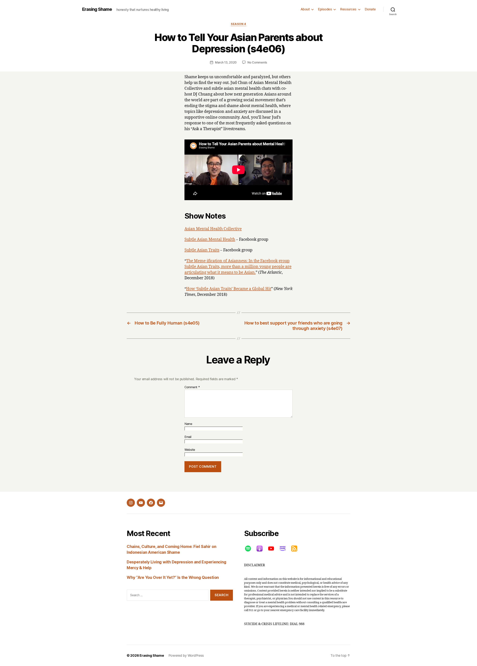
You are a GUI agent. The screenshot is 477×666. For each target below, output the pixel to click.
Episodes (325, 9)
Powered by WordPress (186, 655)
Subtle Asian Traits (201, 250)
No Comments (257, 62)
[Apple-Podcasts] (261, 548)
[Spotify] (250, 548)
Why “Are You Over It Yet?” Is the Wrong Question (173, 577)
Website (189, 450)
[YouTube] (273, 548)
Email (187, 437)
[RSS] (296, 548)
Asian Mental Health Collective (213, 228)
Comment (192, 387)
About (305, 9)
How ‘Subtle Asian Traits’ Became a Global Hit (228, 288)
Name (188, 424)
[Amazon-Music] (284, 548)
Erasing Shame (97, 9)
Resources (348, 9)
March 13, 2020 (226, 62)
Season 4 (238, 24)
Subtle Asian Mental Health (209, 239)
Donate (370, 9)
